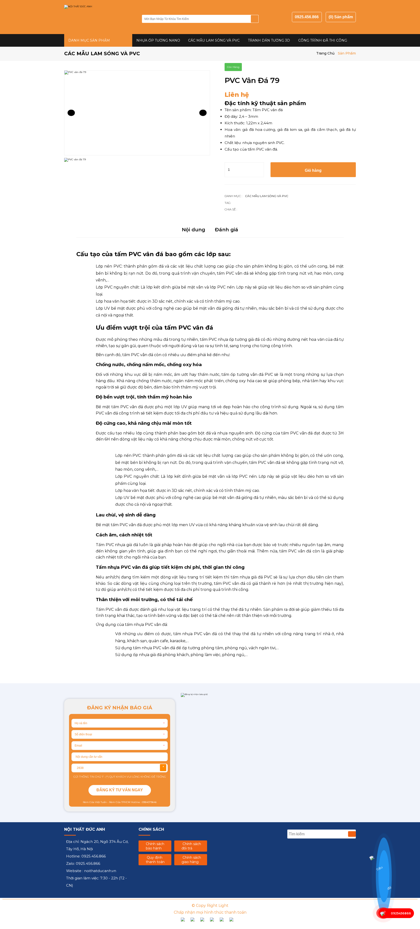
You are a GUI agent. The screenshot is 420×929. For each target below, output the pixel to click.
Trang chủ (325, 53)
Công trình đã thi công (322, 40)
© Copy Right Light (210, 905)
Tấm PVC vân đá (268, 110)
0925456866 (401, 913)
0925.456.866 (307, 17)
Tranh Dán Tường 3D (269, 40)
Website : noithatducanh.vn (91, 870)
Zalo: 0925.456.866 (83, 863)
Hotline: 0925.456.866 (86, 856)
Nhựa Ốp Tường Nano (158, 40)
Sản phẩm (347, 53)
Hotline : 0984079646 (143, 802)
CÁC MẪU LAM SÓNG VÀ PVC (214, 40)
